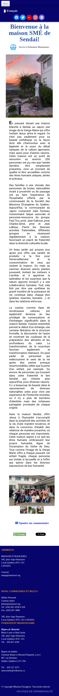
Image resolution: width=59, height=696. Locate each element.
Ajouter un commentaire (34, 523)
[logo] (2, 541)
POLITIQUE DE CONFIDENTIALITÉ (35, 691)
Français (12, 10)
